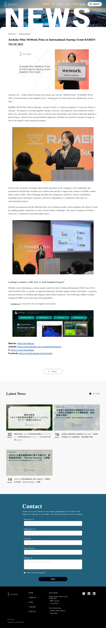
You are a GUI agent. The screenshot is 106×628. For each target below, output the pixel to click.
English (75, 4)
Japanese (82, 4)
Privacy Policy (10, 619)
